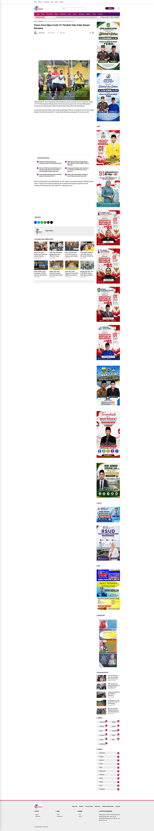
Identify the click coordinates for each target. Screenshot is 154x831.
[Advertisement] (64, 47)
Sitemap (61, 2)
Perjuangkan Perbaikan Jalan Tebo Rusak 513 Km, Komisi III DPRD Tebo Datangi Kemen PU (78, 169)
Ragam (56, 14)
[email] (48, 222)
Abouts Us (74, 806)
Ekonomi (103, 726)
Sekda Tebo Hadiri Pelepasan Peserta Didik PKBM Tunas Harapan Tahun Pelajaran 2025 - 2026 (71, 273)
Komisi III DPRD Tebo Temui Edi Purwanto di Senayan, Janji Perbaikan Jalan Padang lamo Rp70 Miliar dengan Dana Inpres (50, 169)
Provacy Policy (89, 806)
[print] (45, 222)
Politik (94, 14)
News (43, 14)
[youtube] (116, 2)
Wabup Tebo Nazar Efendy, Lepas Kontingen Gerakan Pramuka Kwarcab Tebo (50, 162)
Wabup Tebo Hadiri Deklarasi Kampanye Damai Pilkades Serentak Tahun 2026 (77, 175)
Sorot (69, 14)
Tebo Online (45, 826)
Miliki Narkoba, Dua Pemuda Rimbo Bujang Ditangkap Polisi (113, 685)
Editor (56, 2)
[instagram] (114, 2)
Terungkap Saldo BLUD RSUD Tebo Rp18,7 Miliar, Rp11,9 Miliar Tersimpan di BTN (89, 17)
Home (35, 2)
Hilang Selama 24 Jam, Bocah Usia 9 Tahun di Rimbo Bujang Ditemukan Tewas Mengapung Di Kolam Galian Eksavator (114, 702)
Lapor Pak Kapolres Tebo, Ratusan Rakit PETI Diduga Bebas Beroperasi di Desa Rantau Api (48, 17)
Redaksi (81, 806)
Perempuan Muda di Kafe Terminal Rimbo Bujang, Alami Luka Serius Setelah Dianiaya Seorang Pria (114, 677)
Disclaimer (97, 806)
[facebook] (109, 2)
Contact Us (46, 2)
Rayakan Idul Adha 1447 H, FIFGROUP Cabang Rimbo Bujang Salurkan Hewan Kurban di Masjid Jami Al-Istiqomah (86, 273)
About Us (40, 2)
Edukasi (88, 14)
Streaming (81, 14)
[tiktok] (119, 2)
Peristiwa (100, 14)
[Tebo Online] (38, 10)
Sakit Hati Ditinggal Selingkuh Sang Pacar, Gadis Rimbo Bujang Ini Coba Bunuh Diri (114, 710)
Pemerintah (49, 14)
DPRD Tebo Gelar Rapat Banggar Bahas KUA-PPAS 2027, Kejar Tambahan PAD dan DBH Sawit (78, 163)
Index (52, 2)
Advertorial (63, 14)
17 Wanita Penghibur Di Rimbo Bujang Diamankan (114, 693)
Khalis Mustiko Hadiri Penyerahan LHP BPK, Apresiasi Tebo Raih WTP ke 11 (50, 175)
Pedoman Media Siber (108, 806)
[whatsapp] (42, 222)
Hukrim (75, 14)
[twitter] (111, 2)
